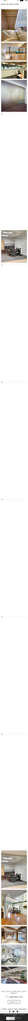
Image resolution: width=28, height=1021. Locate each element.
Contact (4, 1009)
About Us (10, 1009)
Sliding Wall (14, 108)
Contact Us (14, 1002)
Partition (14, 76)
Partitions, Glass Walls (14, 963)
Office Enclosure (14, 489)
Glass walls (14, 941)
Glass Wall (14, 38)
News (16, 1009)
